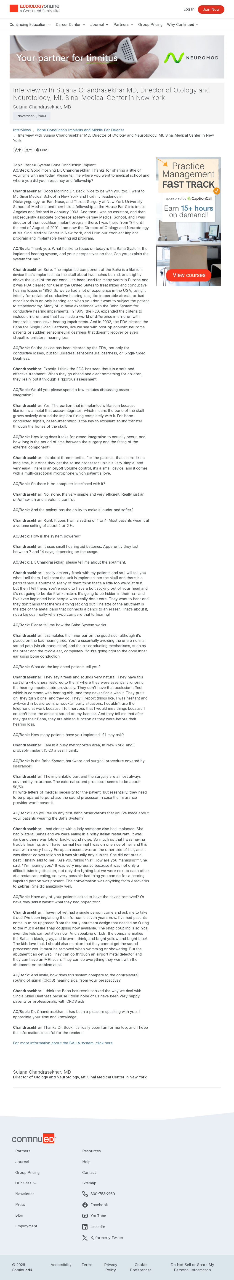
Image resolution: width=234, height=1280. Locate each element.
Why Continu (180, 24)
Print (43, 150)
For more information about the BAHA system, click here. (63, 1043)
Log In (188, 9)
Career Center (69, 24)
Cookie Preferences (141, 1267)
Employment (26, 1226)
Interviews (22, 130)
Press (20, 1204)
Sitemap (89, 1183)
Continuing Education (29, 24)
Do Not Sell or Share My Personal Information (192, 1267)
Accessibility (61, 1264)
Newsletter (24, 1193)
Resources (91, 1151)
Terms (87, 1264)
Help (86, 1161)
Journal (97, 24)
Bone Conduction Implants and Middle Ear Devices (81, 130)
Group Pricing (150, 24)
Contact (89, 1172)
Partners (122, 24)
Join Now (211, 9)
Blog (19, 1215)
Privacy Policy (110, 1267)
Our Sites (23, 1183)
